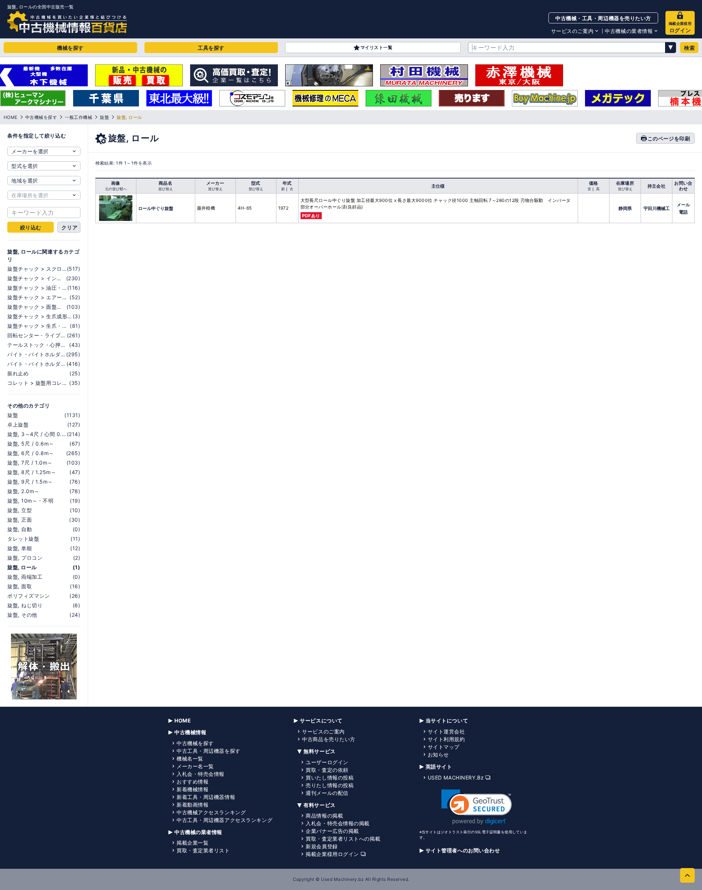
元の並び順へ (116, 189)
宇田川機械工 (657, 208)
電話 (683, 212)
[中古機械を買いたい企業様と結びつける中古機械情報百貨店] (67, 22)
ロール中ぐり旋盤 (155, 208)
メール (683, 204)
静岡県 (625, 208)
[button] (476, 807)
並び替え (165, 189)
